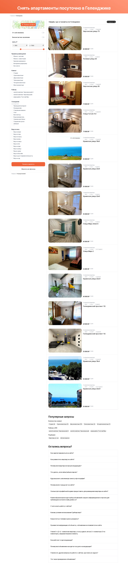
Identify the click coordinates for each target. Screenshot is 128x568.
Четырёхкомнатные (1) (103, 424)
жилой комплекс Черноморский (79, 431)
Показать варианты (28, 164)
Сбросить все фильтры (28, 169)
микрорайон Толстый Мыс (98, 431)
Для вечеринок (64, 438)
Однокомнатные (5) (62, 424)
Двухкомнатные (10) (76, 424)
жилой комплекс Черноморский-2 (59, 431)
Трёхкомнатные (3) (89, 424)
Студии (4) (52, 424)
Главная (12, 15)
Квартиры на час (54, 438)
